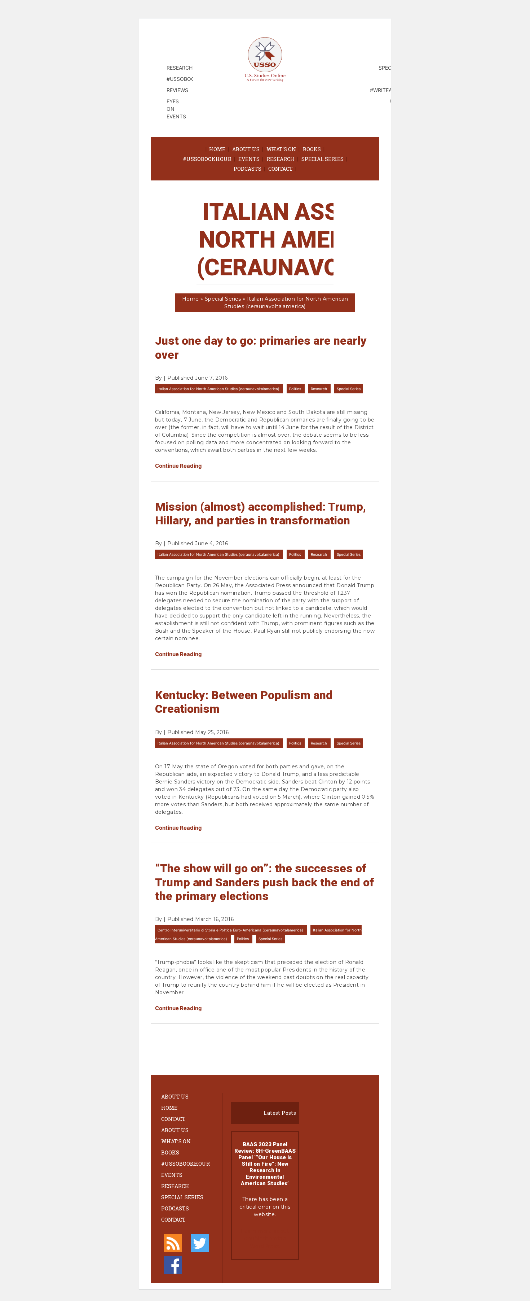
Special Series (322, 159)
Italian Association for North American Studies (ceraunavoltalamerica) (219, 389)
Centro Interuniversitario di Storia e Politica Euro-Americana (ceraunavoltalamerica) (231, 930)
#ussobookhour (207, 159)
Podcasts (247, 168)
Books (312, 149)
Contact (280, 168)
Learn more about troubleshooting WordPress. (265, 1238)
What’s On (281, 149)
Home (217, 149)
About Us (246, 149)
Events (249, 159)
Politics (295, 389)
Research (280, 159)
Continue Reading (178, 465)
